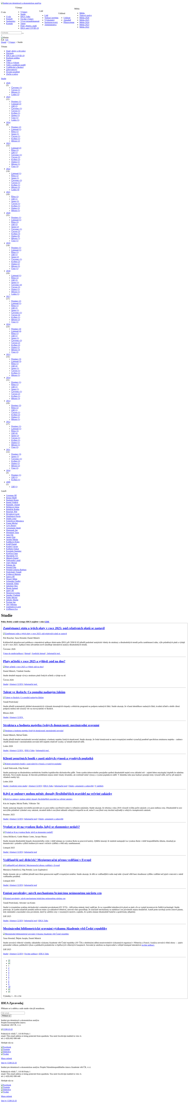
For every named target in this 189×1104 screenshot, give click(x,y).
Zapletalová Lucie (13, 607)
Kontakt (9, 23)
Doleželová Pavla (13, 516)
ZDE (47, 622)
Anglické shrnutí (38, 653)
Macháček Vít (12, 556)
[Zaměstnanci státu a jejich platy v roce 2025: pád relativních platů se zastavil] (35, 633)
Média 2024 (84, 22)
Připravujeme (69, 22)
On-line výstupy (27, 19)
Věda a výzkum (12, 62)
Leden (15, 94)
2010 (8, 470)
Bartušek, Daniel (13, 505)
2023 (8, 143)
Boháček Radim (12, 509)
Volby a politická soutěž (16, 65)
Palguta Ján (10, 565)
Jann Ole (9, 535)
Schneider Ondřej (13, 581)
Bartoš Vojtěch (12, 502)
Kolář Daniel (11, 544)
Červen (15, 90)
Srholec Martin (12, 600)
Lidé (46, 15)
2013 (8, 401)
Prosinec (16, 101)
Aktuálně (67, 20)
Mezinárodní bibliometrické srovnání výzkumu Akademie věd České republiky (55, 928)
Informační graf (53, 653)
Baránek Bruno (12, 500)
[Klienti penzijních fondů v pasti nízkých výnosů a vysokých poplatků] (32, 764)
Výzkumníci (49, 20)
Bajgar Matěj (11, 498)
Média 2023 (84, 25)
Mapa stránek (6, 1058)
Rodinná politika (13, 58)
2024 (8, 122)
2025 (8, 97)
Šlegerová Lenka (13, 593)
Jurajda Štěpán (12, 539)
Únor (14, 118)
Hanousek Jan (12, 530)
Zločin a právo (12, 74)
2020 (8, 213)
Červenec (16, 87)
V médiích (99, 786)
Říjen (15, 132)
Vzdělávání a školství (15, 67)
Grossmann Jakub (13, 528)
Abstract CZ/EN (16, 684)
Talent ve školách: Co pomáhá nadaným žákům (34, 692)
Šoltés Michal (11, 597)
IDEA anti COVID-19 (29, 28)
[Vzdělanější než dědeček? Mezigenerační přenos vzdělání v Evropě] (31, 865)
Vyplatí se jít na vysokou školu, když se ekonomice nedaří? (41, 826)
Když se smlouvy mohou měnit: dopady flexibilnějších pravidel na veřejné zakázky (57, 793)
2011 (8, 449)
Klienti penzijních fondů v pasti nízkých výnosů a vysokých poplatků (48, 758)
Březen (15, 92)
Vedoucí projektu (51, 18)
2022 (8, 169)
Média (82, 13)
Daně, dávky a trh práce (16, 51)
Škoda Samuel (12, 588)
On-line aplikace (31, 954)
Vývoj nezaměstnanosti (29, 21)
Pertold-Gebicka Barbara (16, 570)
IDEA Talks (25, 16)
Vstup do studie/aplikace (13, 653)
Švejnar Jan (11, 602)
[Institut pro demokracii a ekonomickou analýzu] (21, 3)
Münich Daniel (12, 558)
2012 (8, 422)
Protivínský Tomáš (13, 572)
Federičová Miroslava (15, 521)
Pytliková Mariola (13, 574)
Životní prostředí (13, 72)
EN (7, 40)
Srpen (15, 134)
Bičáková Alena (12, 507)
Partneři (9, 19)
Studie (23, 14)
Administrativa (50, 25)
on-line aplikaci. (148, 945)
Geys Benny (11, 525)
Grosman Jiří (11, 495)
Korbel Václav (12, 546)
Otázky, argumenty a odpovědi (81, 786)
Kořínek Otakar (12, 549)
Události (67, 18)
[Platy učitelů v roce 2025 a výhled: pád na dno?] (23, 667)
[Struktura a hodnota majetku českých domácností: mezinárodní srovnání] (33, 731)
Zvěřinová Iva (12, 609)
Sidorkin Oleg (12, 586)
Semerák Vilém (12, 583)
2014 (8, 378)
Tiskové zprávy (85, 15)
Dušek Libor (11, 519)
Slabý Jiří (10, 590)
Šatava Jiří (10, 577)
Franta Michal (11, 523)
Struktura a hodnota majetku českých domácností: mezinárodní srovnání (51, 725)
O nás (8, 16)
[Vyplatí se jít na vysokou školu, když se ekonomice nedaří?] (28, 832)
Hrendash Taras (12, 532)
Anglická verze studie (18, 786)
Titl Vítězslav (11, 604)
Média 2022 (84, 27)
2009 (8, 482)
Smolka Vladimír (13, 595)
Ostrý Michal (11, 563)
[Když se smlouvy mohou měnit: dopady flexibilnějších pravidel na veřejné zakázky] (38, 799)
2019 (8, 243)
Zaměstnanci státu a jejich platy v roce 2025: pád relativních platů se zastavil (54, 628)
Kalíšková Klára (12, 542)
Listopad (16, 104)
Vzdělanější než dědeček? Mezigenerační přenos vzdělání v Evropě (47, 860)
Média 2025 (84, 20)
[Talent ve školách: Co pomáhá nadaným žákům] (23, 697)
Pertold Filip (11, 567)
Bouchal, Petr (11, 512)
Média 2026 (84, 18)
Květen (15, 113)
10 (9, 986)
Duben (15, 115)
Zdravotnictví (11, 69)
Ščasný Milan (11, 579)
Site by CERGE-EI (9, 1063)
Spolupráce (10, 21)
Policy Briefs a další (28, 26)
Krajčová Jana (12, 553)
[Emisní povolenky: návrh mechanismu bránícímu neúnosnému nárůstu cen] (34, 898)
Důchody (10, 53)
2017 (8, 296)
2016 (8, 324)
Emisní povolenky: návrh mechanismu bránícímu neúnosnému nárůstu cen (52, 893)
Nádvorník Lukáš (13, 560)
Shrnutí (27, 653)
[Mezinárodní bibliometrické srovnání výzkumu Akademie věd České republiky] (36, 934)
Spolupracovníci (51, 22)
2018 (8, 271)
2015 (8, 354)
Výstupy (23, 12)
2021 (8, 192)
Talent (22, 23)
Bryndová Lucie (12, 514)
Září (14, 106)
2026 (8, 83)
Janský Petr (10, 537)
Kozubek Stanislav (13, 551)
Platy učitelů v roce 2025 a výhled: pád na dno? (34, 661)
